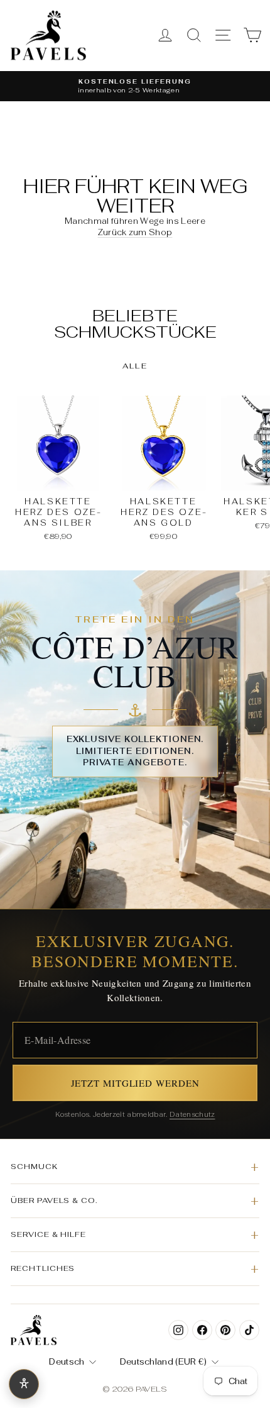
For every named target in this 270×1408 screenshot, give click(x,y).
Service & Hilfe (48, 1234)
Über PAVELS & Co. (54, 1200)
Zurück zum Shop (135, 232)
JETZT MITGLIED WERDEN (135, 1083)
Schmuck (34, 1166)
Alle (135, 366)
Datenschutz (192, 1114)
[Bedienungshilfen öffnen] (24, 1384)
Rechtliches (43, 1268)
